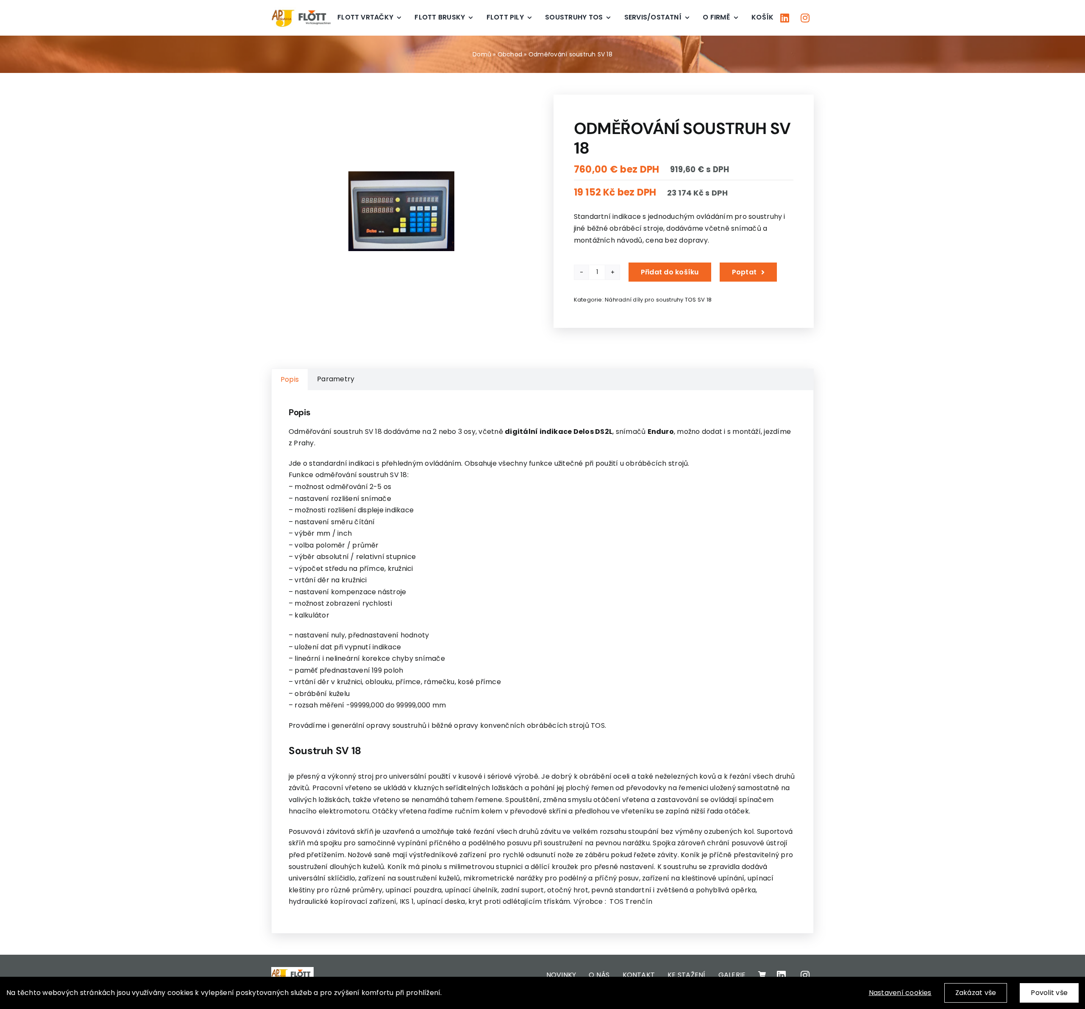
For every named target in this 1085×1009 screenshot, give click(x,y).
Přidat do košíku (670, 272)
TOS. (598, 725)
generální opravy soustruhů (378, 725)
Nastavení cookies (900, 993)
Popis (290, 379)
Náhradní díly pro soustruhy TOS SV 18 (658, 300)
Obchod (510, 54)
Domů (482, 54)
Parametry (335, 379)
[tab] (289, 379)
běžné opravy (455, 725)
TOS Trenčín (630, 901)
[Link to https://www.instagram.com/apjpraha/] (805, 18)
